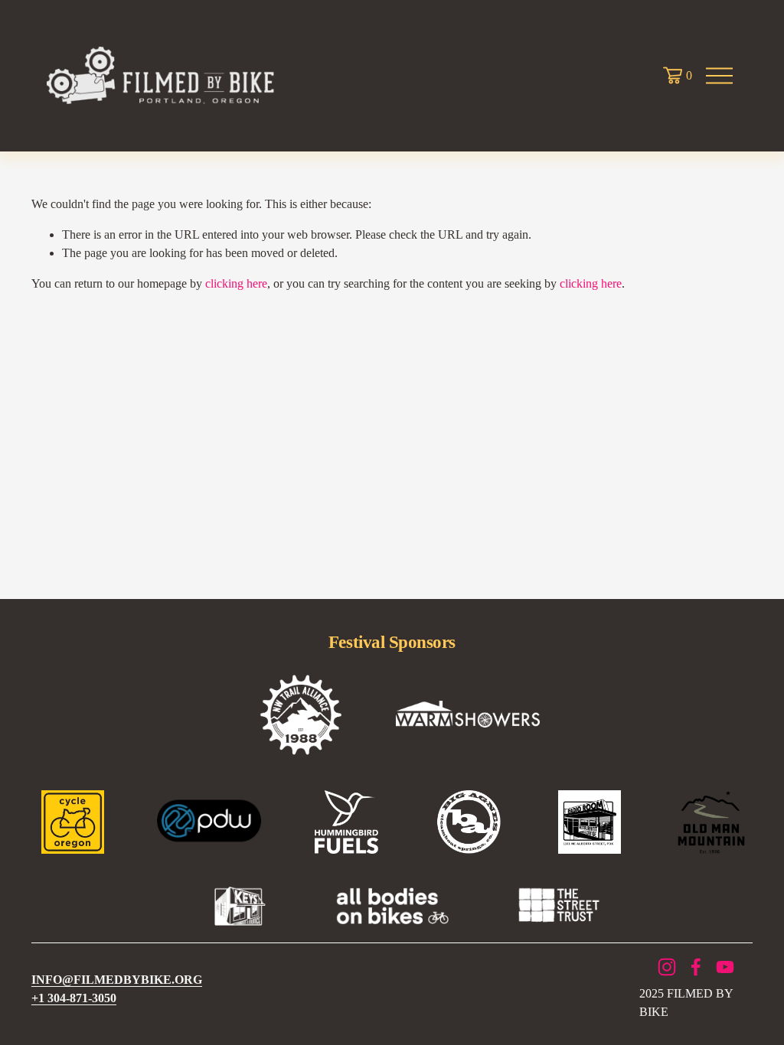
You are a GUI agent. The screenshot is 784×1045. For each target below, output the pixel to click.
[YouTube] (725, 967)
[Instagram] (667, 967)
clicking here (236, 283)
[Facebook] (696, 967)
